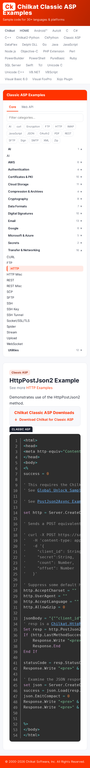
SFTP (12, 140)
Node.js (10, 51)
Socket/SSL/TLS (18, 320)
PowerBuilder (14, 58)
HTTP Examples (39, 388)
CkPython (52, 37)
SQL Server (13, 65)
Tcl (40, 65)
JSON (30, 133)
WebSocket (15, 344)
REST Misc (14, 286)
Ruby (73, 58)
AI (10, 126)
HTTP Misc (14, 274)
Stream (12, 332)
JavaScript (70, 44)
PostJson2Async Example (62, 501)
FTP (47, 126)
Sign (23, 140)
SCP (10, 292)
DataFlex (11, 44)
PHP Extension (53, 51)
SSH (10, 303)
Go (44, 44)
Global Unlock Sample (60, 490)
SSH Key (13, 309)
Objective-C (29, 51)
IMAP (70, 126)
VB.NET (34, 72)
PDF (57, 133)
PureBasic (57, 58)
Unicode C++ (14, 72)
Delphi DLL (29, 44)
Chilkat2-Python (27, 37)
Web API (27, 107)
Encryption (33, 126)
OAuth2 (44, 133)
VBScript (51, 72)
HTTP (58, 126)
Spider (11, 326)
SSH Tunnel (15, 315)
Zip (56, 140)
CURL (11, 257)
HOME (24, 30)
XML (46, 140)
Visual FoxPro (42, 79)
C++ (8, 37)
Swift (29, 65)
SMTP (35, 140)
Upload (12, 338)
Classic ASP (72, 37)
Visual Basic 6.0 (16, 79)
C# (75, 30)
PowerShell (37, 58)
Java (55, 44)
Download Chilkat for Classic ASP (46, 419)
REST (68, 133)
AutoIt (56, 30)
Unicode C (55, 65)
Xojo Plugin (65, 79)
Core (12, 107)
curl (19, 126)
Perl (72, 51)
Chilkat (10, 30)
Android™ (40, 30)
